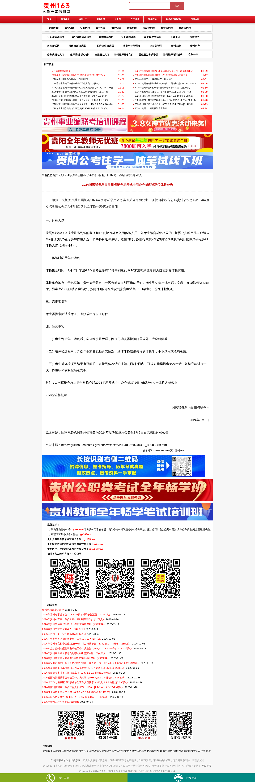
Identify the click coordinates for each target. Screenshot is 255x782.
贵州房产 (195, 45)
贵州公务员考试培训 (113, 750)
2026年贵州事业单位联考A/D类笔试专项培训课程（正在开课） (81, 92)
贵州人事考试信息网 (135, 750)
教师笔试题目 (106, 37)
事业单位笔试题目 (81, 37)
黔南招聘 (132, 28)
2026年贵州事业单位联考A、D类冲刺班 (70, 79)
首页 (49, 19)
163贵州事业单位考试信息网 (175, 750)
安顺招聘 (85, 28)
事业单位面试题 (152, 37)
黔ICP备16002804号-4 (162, 771)
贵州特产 (193, 54)
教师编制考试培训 (80, 54)
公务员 (118, 19)
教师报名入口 (102, 54)
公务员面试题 (128, 37)
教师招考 (101, 19)
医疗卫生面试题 (105, 45)
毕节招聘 (100, 28)
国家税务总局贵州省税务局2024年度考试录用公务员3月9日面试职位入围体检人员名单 (117, 382)
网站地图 (206, 765)
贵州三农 (176, 45)
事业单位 (65, 19)
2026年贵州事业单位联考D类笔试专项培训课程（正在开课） (163, 87)
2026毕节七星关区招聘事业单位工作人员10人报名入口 (77, 83)
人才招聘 (134, 19)
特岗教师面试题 (77, 45)
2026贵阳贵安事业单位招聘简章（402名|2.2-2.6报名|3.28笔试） (165, 96)
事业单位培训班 (131, 45)
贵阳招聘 (54, 28)
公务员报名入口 (55, 54)
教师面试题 (53, 45)
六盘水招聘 (149, 28)
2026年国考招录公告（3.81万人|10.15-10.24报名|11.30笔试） (81, 108)
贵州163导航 (198, 750)
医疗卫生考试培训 (148, 54)
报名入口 (195, 19)
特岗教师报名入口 (124, 54)
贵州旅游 (194, 37)
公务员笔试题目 (55, 37)
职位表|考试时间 (173, 19)
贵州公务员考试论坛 (90, 750)
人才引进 (175, 37)
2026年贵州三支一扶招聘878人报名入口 (153, 79)
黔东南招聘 (167, 28)
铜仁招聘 (116, 28)
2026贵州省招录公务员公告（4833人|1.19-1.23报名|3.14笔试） (164, 104)
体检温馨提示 (57, 395)
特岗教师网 (153, 750)
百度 (208, 750)
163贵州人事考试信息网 (66, 750)
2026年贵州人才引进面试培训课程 (151, 108)
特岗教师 (152, 19)
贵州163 (179, 450)
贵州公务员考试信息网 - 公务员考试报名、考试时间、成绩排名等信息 (97, 175)
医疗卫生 (83, 19)
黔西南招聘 (185, 28)
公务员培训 (156, 45)
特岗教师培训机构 (172, 54)
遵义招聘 (69, 28)
